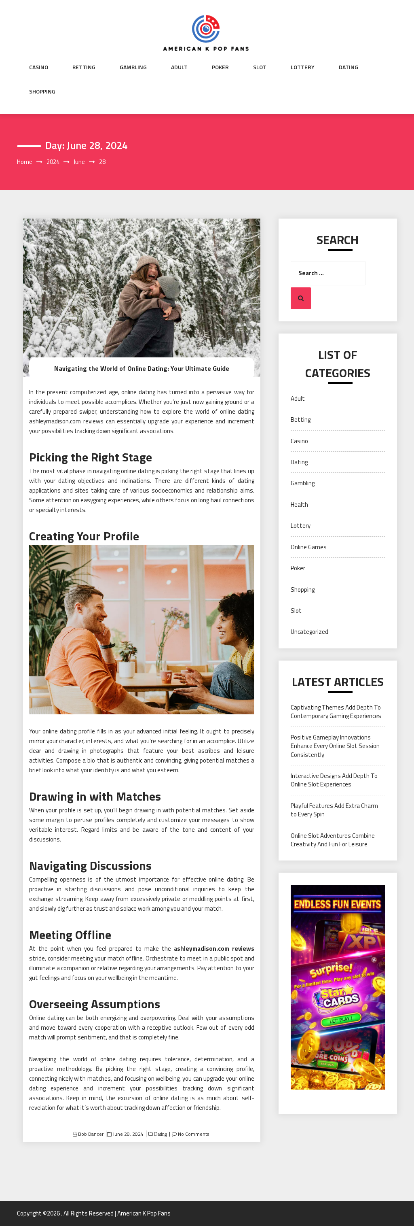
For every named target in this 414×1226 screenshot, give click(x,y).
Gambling (133, 67)
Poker (220, 67)
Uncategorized (309, 631)
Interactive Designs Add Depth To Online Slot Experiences (334, 780)
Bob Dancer (91, 1134)
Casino (38, 67)
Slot (259, 67)
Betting (83, 67)
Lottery (303, 67)
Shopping (42, 91)
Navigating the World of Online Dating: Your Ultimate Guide (141, 368)
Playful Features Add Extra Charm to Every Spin (334, 810)
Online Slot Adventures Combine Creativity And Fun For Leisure (333, 840)
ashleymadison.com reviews (214, 948)
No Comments (193, 1134)
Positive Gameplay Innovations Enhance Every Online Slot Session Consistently (335, 746)
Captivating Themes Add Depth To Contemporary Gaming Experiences (336, 711)
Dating (348, 67)
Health (299, 504)
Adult (179, 67)
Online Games (309, 547)
